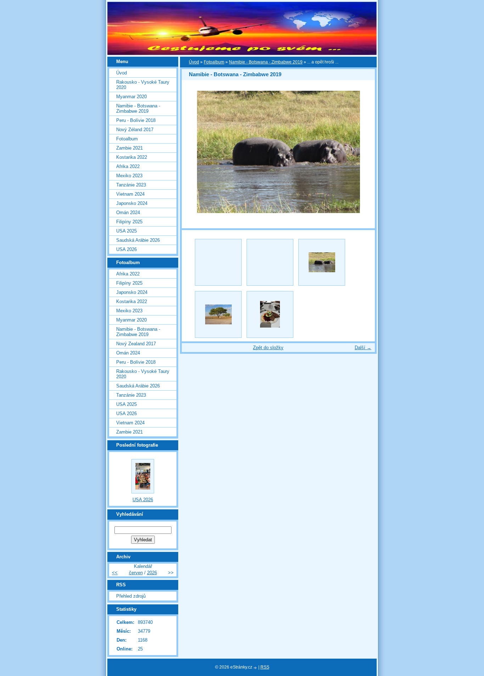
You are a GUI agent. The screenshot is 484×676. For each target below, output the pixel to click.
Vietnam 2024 (130, 194)
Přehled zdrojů (131, 596)
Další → (363, 347)
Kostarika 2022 (131, 157)
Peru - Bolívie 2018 (136, 120)
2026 (152, 572)
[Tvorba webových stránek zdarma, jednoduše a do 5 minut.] (255, 667)
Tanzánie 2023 (131, 185)
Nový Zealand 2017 (136, 343)
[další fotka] (363, 152)
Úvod (194, 62)
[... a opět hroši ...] (322, 262)
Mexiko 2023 (129, 175)
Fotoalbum (214, 62)
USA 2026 (126, 249)
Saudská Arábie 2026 (138, 240)
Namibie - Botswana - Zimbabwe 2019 (266, 62)
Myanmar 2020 (131, 96)
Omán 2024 (128, 212)
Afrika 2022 (128, 166)
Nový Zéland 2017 (134, 129)
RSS (264, 667)
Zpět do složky (268, 347)
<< (115, 572)
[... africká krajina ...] (218, 314)
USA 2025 (126, 231)
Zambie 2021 (129, 148)
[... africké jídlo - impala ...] (270, 314)
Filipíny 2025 (129, 221)
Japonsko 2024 (131, 203)
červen (136, 572)
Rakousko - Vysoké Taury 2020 (142, 84)
